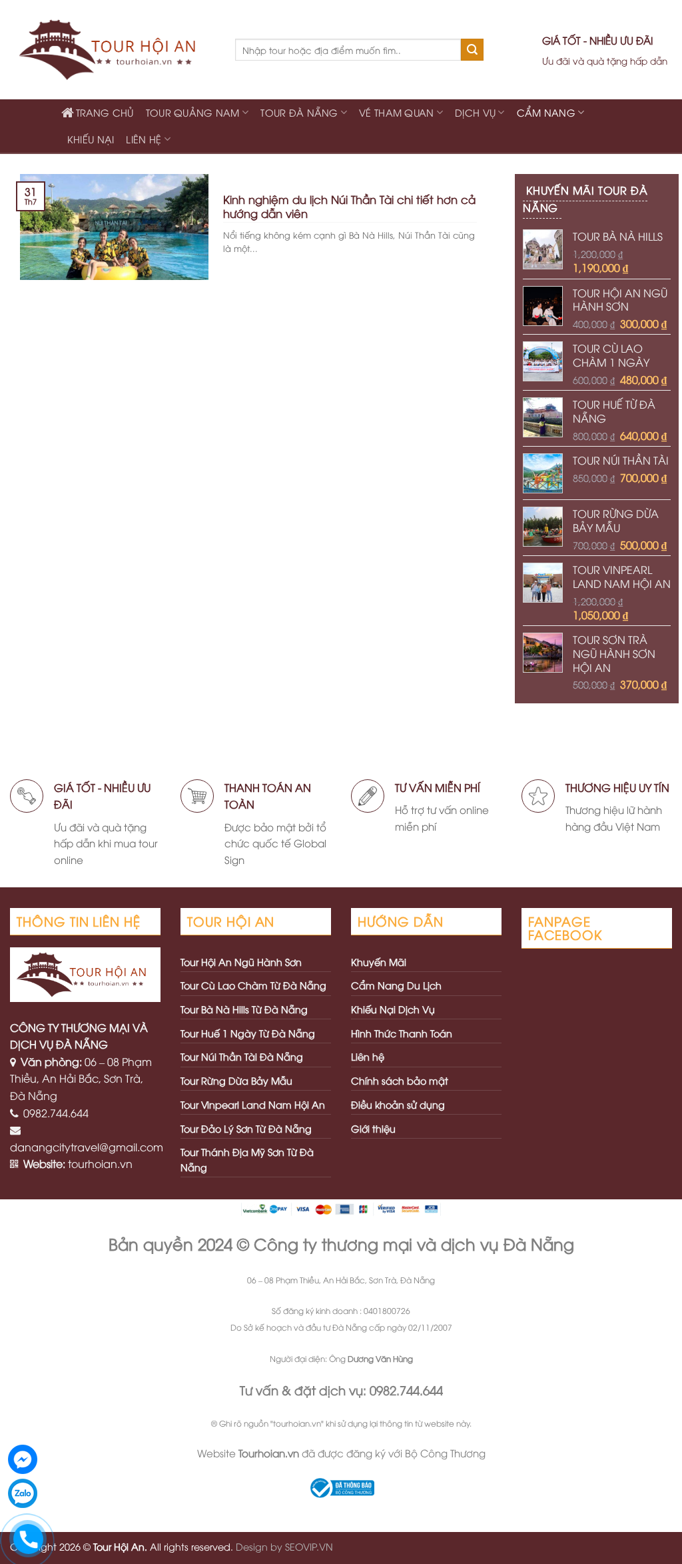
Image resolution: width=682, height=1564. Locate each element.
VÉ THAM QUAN (396, 112)
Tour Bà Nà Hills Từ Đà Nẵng (244, 1009)
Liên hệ (143, 139)
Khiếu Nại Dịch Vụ (393, 1009)
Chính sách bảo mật (399, 1080)
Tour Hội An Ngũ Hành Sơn (241, 961)
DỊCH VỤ (475, 112)
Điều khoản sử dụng (398, 1104)
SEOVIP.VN (309, 1546)
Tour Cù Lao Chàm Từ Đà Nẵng (253, 985)
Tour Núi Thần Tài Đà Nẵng (241, 1056)
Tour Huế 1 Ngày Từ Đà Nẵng (247, 1033)
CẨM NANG (546, 112)
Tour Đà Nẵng (299, 112)
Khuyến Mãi (378, 961)
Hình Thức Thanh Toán (401, 1033)
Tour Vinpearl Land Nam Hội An (252, 1104)
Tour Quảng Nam (193, 112)
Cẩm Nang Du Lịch (396, 985)
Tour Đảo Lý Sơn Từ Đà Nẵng (246, 1128)
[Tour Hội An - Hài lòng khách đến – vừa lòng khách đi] (112, 50)
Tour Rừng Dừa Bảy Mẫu (236, 1080)
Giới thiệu (373, 1128)
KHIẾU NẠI (91, 139)
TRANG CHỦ (105, 112)
